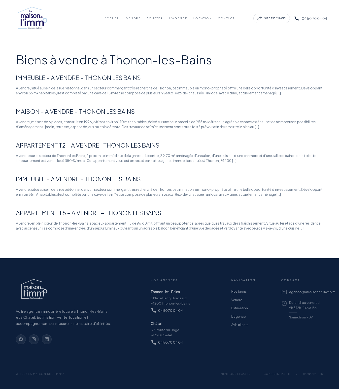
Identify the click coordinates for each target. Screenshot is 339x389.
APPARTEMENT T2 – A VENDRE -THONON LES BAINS (87, 145)
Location (202, 18)
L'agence (238, 316)
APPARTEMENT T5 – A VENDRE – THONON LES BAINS (88, 212)
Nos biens (239, 291)
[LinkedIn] (47, 339)
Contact (226, 18)
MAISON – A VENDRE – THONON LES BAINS (75, 111)
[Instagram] (34, 339)
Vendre (133, 18)
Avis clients (239, 325)
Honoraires (313, 373)
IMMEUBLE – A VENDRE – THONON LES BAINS (78, 77)
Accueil (112, 18)
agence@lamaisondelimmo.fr (302, 292)
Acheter (155, 18)
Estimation (239, 308)
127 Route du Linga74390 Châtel (165, 332)
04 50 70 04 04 (310, 18)
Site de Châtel (272, 18)
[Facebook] (21, 339)
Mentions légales (235, 373)
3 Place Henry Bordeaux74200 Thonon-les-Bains (170, 300)
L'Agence (178, 18)
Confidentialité (277, 373)
